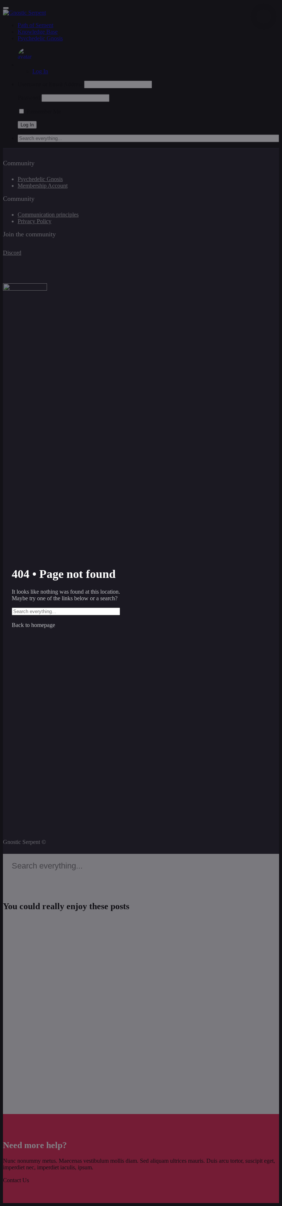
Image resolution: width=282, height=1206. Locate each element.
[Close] (263, 16)
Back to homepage (33, 625)
